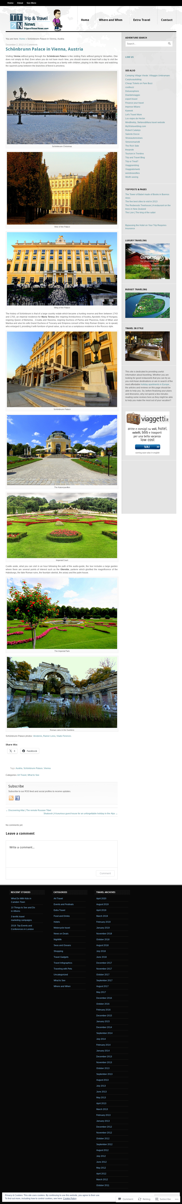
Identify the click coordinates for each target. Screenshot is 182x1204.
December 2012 (104, 1127)
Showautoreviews (134, 138)
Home (10, 3)
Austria (19, 768)
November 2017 (104, 969)
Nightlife (58, 939)
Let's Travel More (133, 114)
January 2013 (103, 1121)
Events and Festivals (64, 904)
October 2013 (102, 1068)
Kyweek (129, 110)
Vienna (47, 768)
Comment (105, 873)
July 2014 (101, 1039)
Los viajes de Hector (135, 118)
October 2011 (102, 1185)
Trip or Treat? (131, 161)
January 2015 (103, 1021)
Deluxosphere (132, 91)
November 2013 (104, 1062)
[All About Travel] (36, 20)
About (20, 3)
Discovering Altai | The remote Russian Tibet (28, 810)
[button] (62, 107)
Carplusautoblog (133, 79)
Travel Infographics (63, 963)
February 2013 (103, 1115)
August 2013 (102, 1080)
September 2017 (104, 980)
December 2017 (104, 963)
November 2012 (104, 1132)
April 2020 (101, 898)
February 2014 (103, 1045)
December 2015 (104, 1015)
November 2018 (104, 933)
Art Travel (21, 775)
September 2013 (104, 1074)
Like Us (129, 57)
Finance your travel (134, 103)
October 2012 (102, 1138)
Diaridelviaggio (132, 95)
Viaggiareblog (132, 165)
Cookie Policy (69, 1198)
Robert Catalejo (133, 130)
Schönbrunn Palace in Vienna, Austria (44, 49)
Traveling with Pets (63, 969)
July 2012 (101, 1156)
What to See (33, 775)
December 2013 (104, 1056)
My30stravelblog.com (135, 126)
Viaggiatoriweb (132, 169)
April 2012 (101, 1173)
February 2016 (103, 1010)
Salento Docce (132, 134)
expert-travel (131, 99)
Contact (167, 20)
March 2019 (102, 916)
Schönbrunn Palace (33, 768)
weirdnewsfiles (132, 173)
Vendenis (37, 736)
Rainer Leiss (49, 736)
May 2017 (101, 992)
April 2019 (101, 910)
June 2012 (101, 1162)
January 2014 (103, 1050)
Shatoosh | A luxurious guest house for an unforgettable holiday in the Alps (81, 813)
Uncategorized (61, 974)
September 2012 (104, 1144)
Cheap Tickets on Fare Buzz (138, 83)
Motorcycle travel (62, 928)
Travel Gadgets (61, 957)
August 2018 (102, 945)
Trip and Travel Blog (135, 157)
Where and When (110, 20)
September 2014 (104, 1033)
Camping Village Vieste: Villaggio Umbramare (147, 75)
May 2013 (101, 1097)
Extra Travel (141, 20)
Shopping (58, 951)
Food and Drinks (62, 916)
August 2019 (102, 904)
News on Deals (61, 933)
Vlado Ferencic (64, 736)
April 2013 (101, 1103)
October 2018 (102, 939)
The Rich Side (132, 146)
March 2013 (102, 1109)
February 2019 (103, 922)
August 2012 (102, 1150)
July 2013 (101, 1086)
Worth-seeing (131, 177)
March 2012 (102, 1179)
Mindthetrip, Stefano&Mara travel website (145, 122)
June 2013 (101, 1091)
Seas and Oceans (62, 945)
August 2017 (102, 986)
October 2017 (102, 974)
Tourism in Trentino (134, 153)
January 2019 (103, 928)
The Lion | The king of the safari (140, 212)
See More (31, 3)
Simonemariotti (132, 142)
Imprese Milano (132, 107)
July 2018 (101, 951)
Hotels (57, 922)
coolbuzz (129, 87)
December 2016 (104, 998)
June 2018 (101, 957)
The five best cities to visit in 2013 (141, 201)
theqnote (129, 149)
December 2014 (104, 1027)
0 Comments (31, 44)
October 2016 (102, 1004)
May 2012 (101, 1168)
